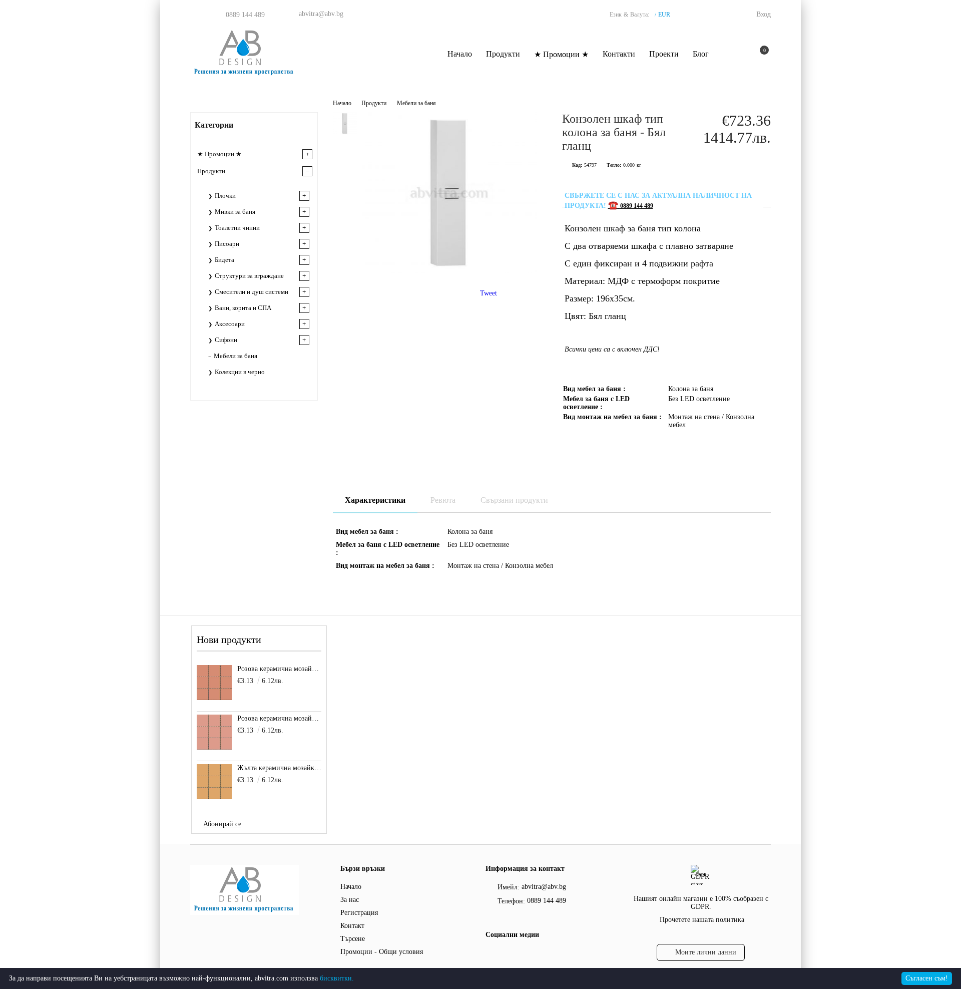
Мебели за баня (416, 103)
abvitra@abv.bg (321, 14)
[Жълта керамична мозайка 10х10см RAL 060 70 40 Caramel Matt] (214, 781)
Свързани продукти (514, 500)
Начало (459, 54)
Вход (763, 14)
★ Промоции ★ (561, 54)
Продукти (503, 54)
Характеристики (375, 500)
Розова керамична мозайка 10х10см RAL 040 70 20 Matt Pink (279, 718)
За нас (349, 899)
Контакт (352, 925)
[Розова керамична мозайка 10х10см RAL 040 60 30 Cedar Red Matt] (214, 682)
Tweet (488, 293)
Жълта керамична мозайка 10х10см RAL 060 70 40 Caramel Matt (279, 768)
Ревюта (442, 500)
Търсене (352, 938)
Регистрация (359, 912)
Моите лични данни (705, 952)
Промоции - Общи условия (381, 951)
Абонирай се (222, 824)
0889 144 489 (245, 15)
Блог (701, 54)
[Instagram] (511, 955)
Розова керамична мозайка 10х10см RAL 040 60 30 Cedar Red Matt (279, 669)
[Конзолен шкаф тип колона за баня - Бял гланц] (449, 270)
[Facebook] (491, 955)
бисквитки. (337, 978)
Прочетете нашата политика (702, 919)
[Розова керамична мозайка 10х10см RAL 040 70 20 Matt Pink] (214, 732)
